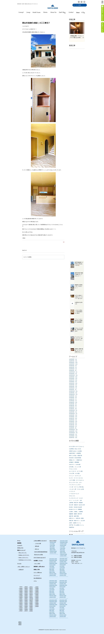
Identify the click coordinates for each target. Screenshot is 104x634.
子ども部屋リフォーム (79, 525)
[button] (102, 2)
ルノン (70, 500)
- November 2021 (63, 582)
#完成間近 (78, 453)
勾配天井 (76, 504)
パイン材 (71, 486)
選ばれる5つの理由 (38, 554)
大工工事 (83, 520)
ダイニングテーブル (73, 482)
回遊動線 (80, 509)
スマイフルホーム (80, 480)
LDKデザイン (72, 464)
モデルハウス (72, 495)
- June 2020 (51, 609)
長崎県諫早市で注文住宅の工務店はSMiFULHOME (48, 629)
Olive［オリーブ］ (23, 552)
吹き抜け (71, 507)
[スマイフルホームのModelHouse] (36, 12)
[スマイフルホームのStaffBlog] (62, 12)
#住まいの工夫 (77, 448)
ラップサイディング (73, 498)
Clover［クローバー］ (23, 557)
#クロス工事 (72, 446)
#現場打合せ (79, 460)
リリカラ (81, 498)
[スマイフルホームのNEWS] (78, 12)
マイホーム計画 (80, 489)
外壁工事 (78, 518)
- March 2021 (62, 594)
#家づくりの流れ (73, 455)
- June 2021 (61, 589)
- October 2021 (62, 583)
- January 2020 (52, 616)
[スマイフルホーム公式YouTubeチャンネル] (84, 2)
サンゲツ (71, 478)
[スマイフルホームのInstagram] (79, 2)
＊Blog (23, 237)
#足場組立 (71, 462)
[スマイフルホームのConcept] (21, 12)
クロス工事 (71, 473)
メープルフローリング (74, 493)
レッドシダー (76, 500)
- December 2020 (53, 600)
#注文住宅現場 (77, 457)
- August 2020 (52, 606)
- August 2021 (62, 586)
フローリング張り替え (79, 486)
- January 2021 (62, 597)
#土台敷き (79, 451)
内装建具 (81, 502)
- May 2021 (61, 591)
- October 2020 (52, 603)
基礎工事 (71, 516)
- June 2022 (51, 589)
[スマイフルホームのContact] (71, 12)
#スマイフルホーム (79, 446)
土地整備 (81, 511)
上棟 (81, 500)
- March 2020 (52, 613)
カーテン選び (80, 471)
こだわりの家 (38, 543)
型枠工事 (80, 513)
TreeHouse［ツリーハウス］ (25, 559)
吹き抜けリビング (73, 509)
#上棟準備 (71, 448)
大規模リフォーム (77, 522)
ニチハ (80, 482)
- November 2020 (53, 601)
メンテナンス (72, 491)
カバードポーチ (72, 471)
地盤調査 (71, 513)
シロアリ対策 (72, 480)
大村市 (70, 522)
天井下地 (71, 525)
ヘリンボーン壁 (72, 489)
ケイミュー (71, 475)
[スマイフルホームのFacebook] (81, 2)
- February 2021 (62, 595)
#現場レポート (72, 460)
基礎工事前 (76, 516)
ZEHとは (37, 549)
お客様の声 (21, 569)
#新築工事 (79, 455)
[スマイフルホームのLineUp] (28, 12)
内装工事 (76, 502)
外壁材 (82, 518)
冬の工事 (71, 504)
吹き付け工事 (82, 504)
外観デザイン (77, 520)
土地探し (76, 511)
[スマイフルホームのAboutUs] (53, 12)
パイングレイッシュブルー (75, 484)
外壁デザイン (72, 518)
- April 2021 (61, 592)
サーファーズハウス (78, 478)
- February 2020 (52, 614)
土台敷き (71, 511)
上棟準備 (71, 502)
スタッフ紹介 (37, 563)
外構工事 (71, 520)
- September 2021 (63, 585)
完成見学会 (71, 527)
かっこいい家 (78, 466)
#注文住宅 (71, 457)
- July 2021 (61, 588)
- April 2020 (51, 611)
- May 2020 (51, 610)
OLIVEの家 (78, 464)
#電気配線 (76, 462)
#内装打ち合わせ (73, 451)
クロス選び (77, 473)
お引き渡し (71, 466)
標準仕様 (37, 546)
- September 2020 (53, 604)
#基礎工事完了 (72, 453)
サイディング (78, 475)
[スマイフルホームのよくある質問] (83, 12)
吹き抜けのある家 (78, 507)
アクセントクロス (73, 469)
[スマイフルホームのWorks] (45, 12)
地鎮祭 (75, 513)
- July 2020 (51, 607)
